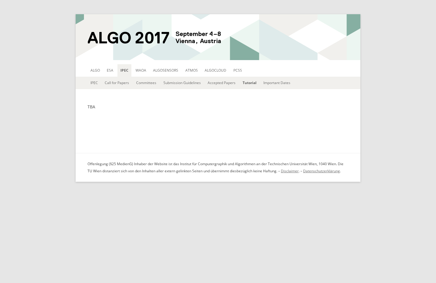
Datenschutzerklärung (321, 170)
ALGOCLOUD (215, 70)
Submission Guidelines (182, 82)
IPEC (124, 70)
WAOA (141, 70)
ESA (110, 70)
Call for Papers (117, 82)
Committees (146, 82)
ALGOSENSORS (165, 70)
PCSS (237, 70)
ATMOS (191, 70)
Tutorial (250, 82)
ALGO (95, 70)
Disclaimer (290, 170)
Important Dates (276, 82)
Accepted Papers (221, 82)
